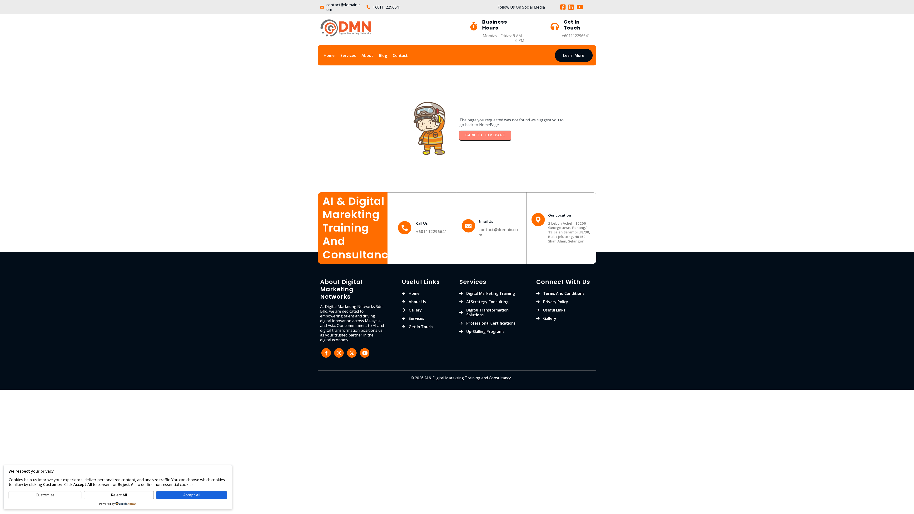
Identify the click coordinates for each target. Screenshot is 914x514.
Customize (45, 495)
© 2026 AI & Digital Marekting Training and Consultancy (461, 378)
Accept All (191, 495)
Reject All (119, 495)
